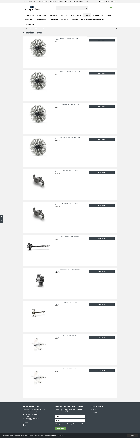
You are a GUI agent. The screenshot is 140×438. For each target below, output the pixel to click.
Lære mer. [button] (60, 435)
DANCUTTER (53, 15)
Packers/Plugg (98, 15)
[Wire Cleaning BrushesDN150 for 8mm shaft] (38, 151)
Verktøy (75, 19)
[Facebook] (1, 217)
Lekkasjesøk (53, 19)
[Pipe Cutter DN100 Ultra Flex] (38, 349)
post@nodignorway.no (32, 418)
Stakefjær (64, 19)
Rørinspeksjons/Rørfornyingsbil (92, 19)
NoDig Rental (29, 24)
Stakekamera (41, 15)
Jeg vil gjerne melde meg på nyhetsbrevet (71, 424)
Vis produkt (101, 40)
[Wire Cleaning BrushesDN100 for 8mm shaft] (38, 118)
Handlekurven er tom (102, 8)
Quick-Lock (28, 19)
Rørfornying (29, 15)
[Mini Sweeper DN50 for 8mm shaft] (38, 184)
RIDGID (79, 15)
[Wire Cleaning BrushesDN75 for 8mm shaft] (38, 85)
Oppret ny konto (105, 1)
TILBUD (108, 15)
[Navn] (70, 416)
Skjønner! (132, 435)
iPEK (72, 15)
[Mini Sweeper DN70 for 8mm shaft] (38, 217)
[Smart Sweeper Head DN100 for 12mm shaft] (38, 283)
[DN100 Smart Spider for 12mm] (38, 316)
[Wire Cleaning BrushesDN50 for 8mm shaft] (38, 51)
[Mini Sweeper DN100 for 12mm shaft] (38, 250)
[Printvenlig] (116, 28)
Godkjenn (60, 428)
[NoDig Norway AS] (32, 8)
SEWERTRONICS (41, 19)
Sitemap (25, 422)
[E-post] (70, 420)
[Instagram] (1, 221)
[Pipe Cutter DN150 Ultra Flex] (38, 382)
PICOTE (87, 15)
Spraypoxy (64, 15)
